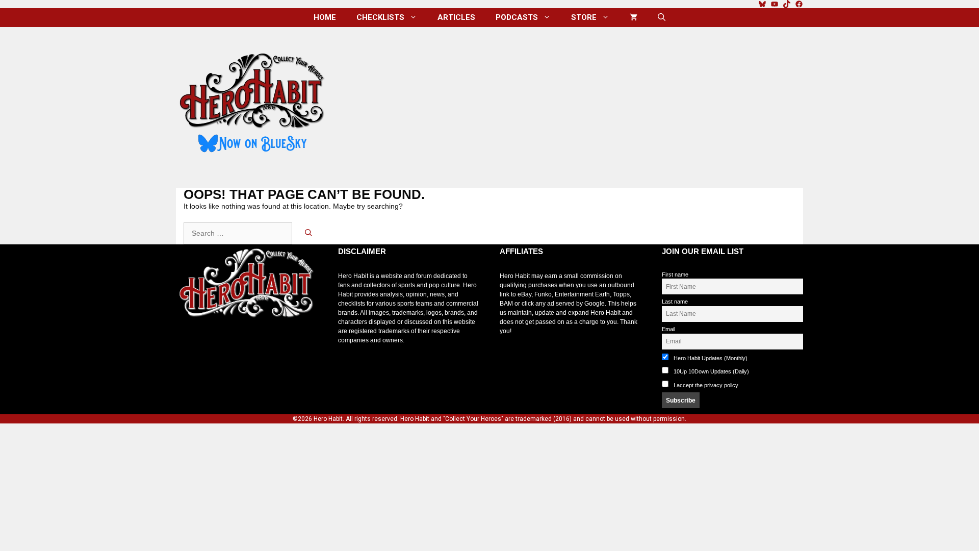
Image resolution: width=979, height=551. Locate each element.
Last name (675, 301)
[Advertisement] (572, 103)
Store (584, 17)
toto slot (186, 342)
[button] (662, 17)
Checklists (380, 17)
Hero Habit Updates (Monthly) (710, 358)
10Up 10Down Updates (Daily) (710, 371)
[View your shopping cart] (634, 17)
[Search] (308, 233)
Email (668, 329)
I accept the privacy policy (706, 385)
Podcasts (517, 17)
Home (325, 17)
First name (675, 274)
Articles (456, 17)
